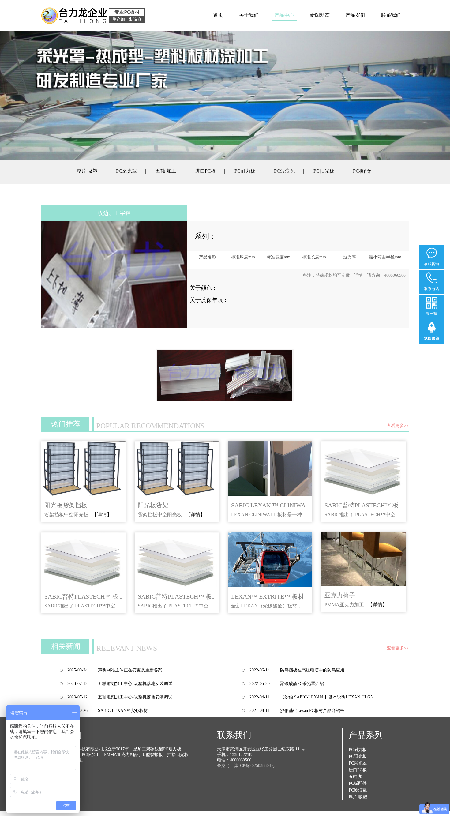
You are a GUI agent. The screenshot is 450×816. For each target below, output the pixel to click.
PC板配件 (363, 171)
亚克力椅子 (339, 595)
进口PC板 (205, 171)
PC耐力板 (244, 171)
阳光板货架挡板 (65, 505)
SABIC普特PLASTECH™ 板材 (364, 505)
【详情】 (102, 514)
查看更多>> (398, 425)
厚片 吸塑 (87, 171)
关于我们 (249, 15)
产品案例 (355, 15)
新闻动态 (320, 15)
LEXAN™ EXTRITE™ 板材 (267, 596)
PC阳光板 (323, 171)
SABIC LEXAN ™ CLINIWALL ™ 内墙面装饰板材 (298, 505)
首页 (218, 15)
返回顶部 (431, 338)
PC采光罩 (126, 171)
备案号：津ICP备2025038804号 (246, 765)
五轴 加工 (166, 171)
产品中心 (284, 15)
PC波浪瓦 (284, 171)
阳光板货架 (153, 505)
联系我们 (391, 15)
